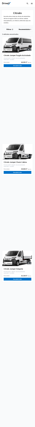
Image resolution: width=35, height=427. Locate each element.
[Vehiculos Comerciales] (6, 3)
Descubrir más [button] (17, 65)
